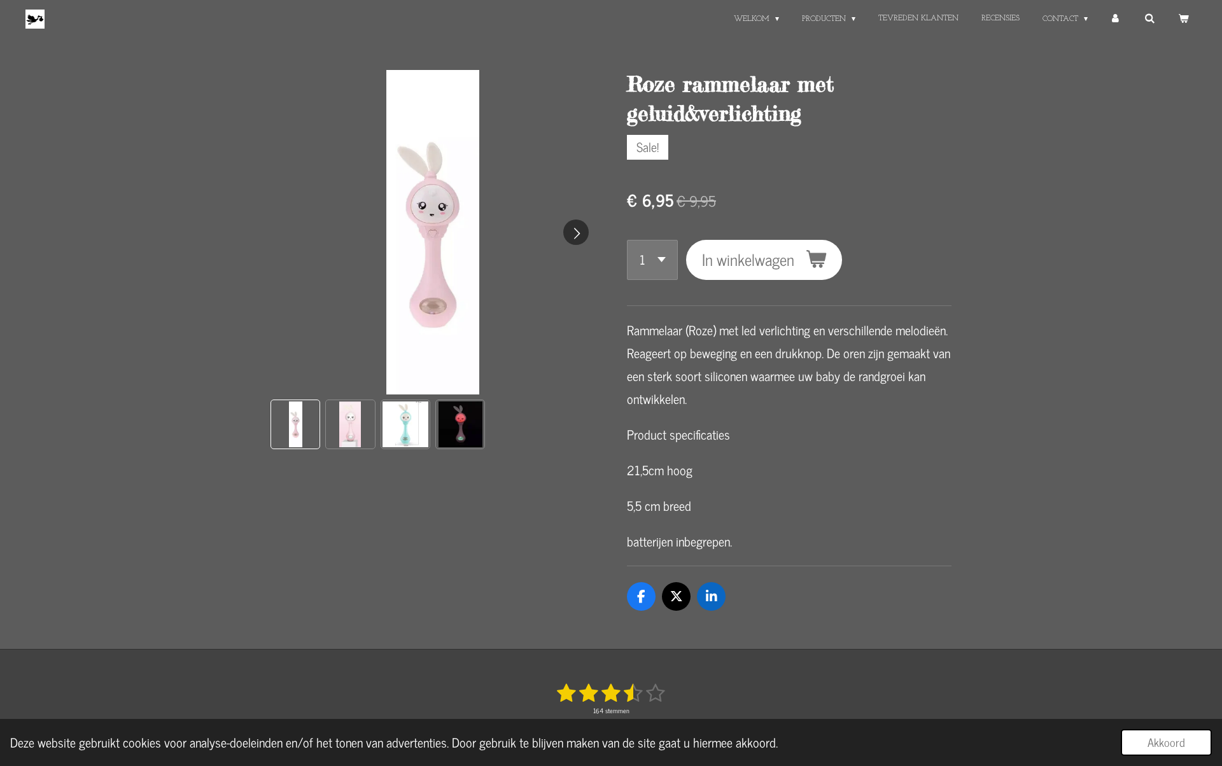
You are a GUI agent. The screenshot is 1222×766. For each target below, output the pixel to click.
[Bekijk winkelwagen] (1183, 18)
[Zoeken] (1149, 18)
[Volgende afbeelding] (576, 232)
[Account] (1116, 18)
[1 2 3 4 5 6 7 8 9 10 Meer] (652, 260)
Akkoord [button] (1166, 741)
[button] (295, 424)
